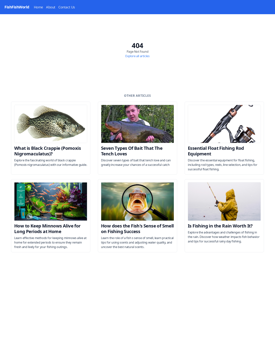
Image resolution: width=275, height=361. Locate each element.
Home (38, 7)
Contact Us (66, 7)
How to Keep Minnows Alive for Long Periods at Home (47, 228)
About (50, 7)
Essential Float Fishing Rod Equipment (216, 151)
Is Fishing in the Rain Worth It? (220, 226)
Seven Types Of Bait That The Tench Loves (131, 151)
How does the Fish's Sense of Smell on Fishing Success (137, 228)
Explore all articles (137, 56)
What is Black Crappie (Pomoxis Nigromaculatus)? (47, 151)
